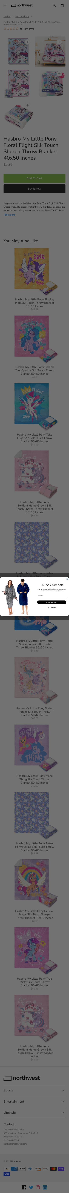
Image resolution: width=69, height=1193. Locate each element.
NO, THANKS (52, 607)
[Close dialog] (67, 579)
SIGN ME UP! (51, 602)
